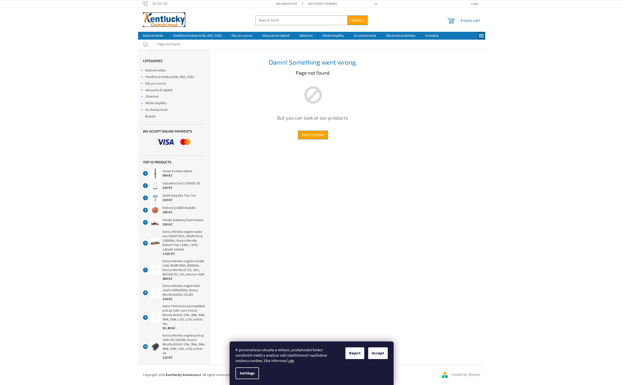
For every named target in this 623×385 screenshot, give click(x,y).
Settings (247, 373)
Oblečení (152, 96)
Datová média (155, 70)
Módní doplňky (156, 103)
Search (357, 20)
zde (291, 360)
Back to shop (313, 135)
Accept (378, 353)
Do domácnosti (156, 109)
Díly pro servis (155, 83)
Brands (150, 116)
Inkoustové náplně (158, 90)
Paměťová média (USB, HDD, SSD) (169, 77)
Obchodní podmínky (322, 4)
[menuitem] (153, 36)
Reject (355, 353)
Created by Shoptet (465, 375)
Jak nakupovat (286, 4)
